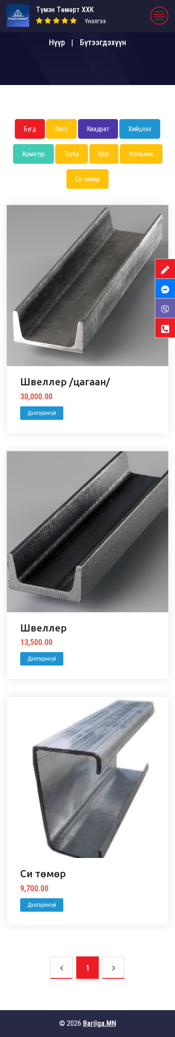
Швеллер (43, 627)
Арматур (33, 154)
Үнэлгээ (95, 21)
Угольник (141, 154)
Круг (103, 154)
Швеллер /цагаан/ (65, 381)
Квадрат (98, 128)
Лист (61, 128)
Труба (71, 154)
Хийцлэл (139, 128)
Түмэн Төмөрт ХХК (65, 9)
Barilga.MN (99, 1023)
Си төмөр (87, 179)
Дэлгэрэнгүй (41, 413)
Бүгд (30, 128)
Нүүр (57, 42)
